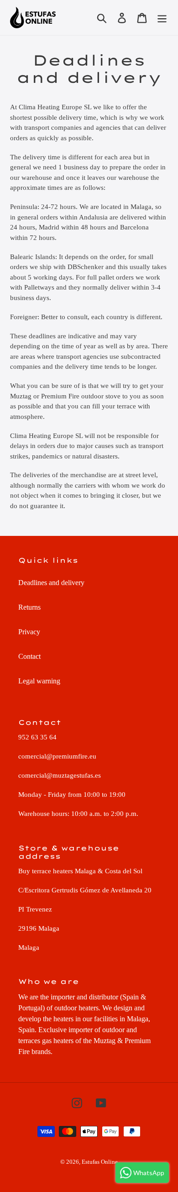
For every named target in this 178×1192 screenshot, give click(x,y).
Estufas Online (100, 1161)
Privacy (29, 632)
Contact (29, 656)
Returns (29, 607)
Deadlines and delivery (51, 582)
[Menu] (162, 17)
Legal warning (39, 681)
